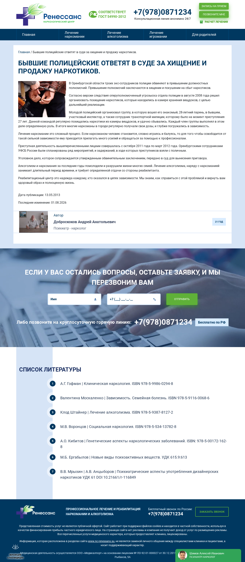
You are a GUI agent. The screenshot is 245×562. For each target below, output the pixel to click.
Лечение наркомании (74, 34)
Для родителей (204, 35)
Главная (28, 35)
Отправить (182, 299)
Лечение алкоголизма (117, 34)
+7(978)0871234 (163, 12)
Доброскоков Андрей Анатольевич (85, 222)
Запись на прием (214, 6)
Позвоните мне (214, 14)
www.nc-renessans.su (101, 541)
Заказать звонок (212, 511)
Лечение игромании (158, 34)
